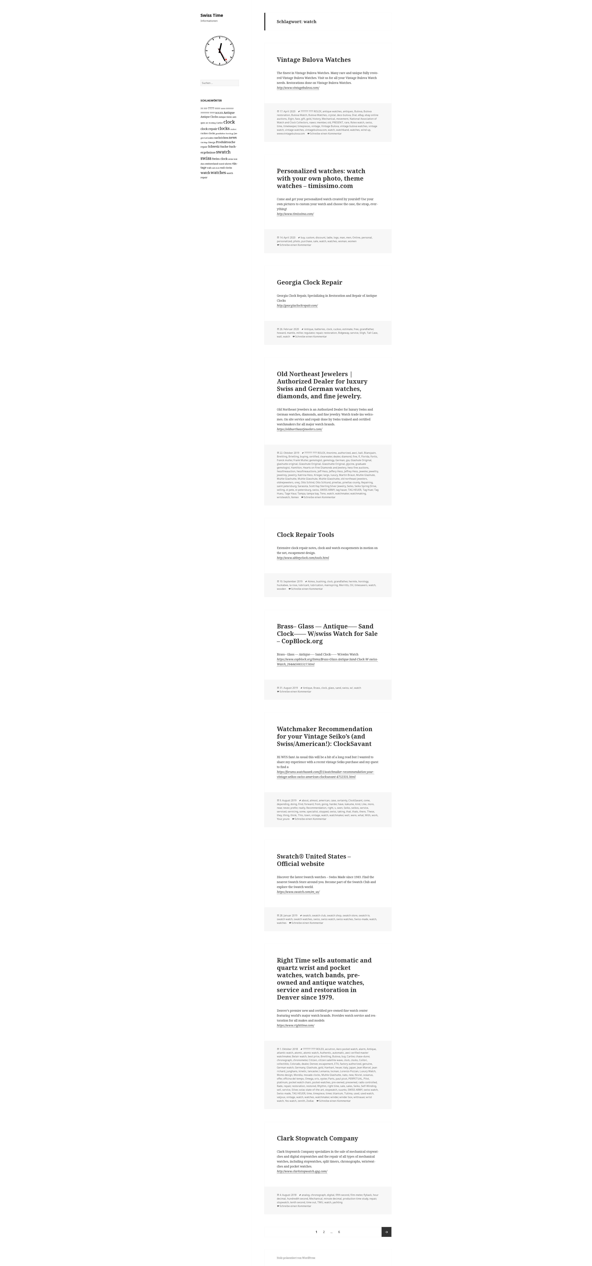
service (354, 333)
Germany (300, 1067)
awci (354, 452)
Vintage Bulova (330, 126)
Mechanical (328, 118)
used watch (367, 1093)
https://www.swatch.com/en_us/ (298, 892)
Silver (295, 1089)
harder (333, 804)
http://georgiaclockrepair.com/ (297, 306)
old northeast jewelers (354, 478)
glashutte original (287, 464)
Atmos (311, 581)
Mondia (298, 1075)
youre (286, 819)
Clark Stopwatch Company (317, 1138)
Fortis (373, 456)
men (348, 237)
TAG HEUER (354, 490)
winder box (345, 1097)
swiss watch (328, 919)
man (342, 237)
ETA (336, 1064)
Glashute (311, 1067)
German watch (285, 1067)
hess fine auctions (357, 467)
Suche (224, 146)
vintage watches (294, 130)
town (307, 815)
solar (301, 1089)
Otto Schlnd (307, 482)
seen (340, 808)
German (340, 460)
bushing (321, 581)
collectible (283, 1064)
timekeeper (289, 126)
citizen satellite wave (330, 1060)
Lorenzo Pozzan (349, 1071)
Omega (211, 142)
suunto (342, 1089)
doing (293, 804)
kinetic (302, 1071)
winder (334, 1097)
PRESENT (337, 122)
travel (221, 164)
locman (335, 1071)
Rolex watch (357, 122)
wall (209, 168)
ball (360, 452)
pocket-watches (321, 1082)
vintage (315, 126)
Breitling (212, 123)
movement (342, 118)
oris (316, 1078)
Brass (316, 688)
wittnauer (359, 1097)
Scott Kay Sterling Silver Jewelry (327, 486)
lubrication (316, 585)
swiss (206, 158)
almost (314, 800)
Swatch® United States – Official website (314, 860)
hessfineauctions (306, 471)
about (305, 800)
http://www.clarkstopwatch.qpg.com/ (302, 1171)
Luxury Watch (368, 1071)
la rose (293, 585)
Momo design (284, 1075)
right (330, 808)
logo (336, 237)
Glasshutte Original (333, 464)
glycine (350, 464)
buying (304, 456)
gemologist (315, 460)
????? (217, 108)
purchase (306, 241)
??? (205, 108)
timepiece (319, 1093)
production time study (355, 1198)
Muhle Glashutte (286, 478)
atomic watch (311, 1052)
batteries (319, 329)
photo (296, 241)
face (297, 118)
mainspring (331, 585)
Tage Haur (290, 493)
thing (286, 815)
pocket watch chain (300, 1082)
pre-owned (338, 1082)
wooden (281, 589)
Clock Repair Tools (305, 534)
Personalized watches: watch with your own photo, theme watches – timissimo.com (321, 178)
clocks (224, 128)
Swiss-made (361, 919)
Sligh (363, 333)
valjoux (281, 1097)
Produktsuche (225, 142)
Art (207, 123)
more (371, 804)
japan (352, 1067)
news (233, 137)
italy (345, 1067)
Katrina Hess (305, 475)
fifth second (342, 1195)
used (356, 1093)
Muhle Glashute (365, 475)
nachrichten (221, 137)
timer (329, 1093)
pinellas (336, 482)
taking (341, 811)
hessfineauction (286, 471)
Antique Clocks (209, 116)
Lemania (324, 1071)
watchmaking (358, 493)
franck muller (284, 460)
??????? (230, 108)
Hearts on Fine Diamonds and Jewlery (324, 467)
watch (205, 172)
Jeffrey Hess (351, 471)
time (279, 126)
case (333, 800)
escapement (326, 1064)
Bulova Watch (299, 115)
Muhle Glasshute (308, 478)
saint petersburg (286, 486)
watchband (342, 130)
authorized (344, 452)
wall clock (215, 168)
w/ (351, 688)
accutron (330, 1049)
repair (204, 146)
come (367, 800)
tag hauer (341, 490)
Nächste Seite (386, 1232)
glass (331, 688)
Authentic (325, 1052)
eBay (361, 115)
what (361, 815)
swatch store (350, 915)
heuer (338, 1067)
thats (355, 811)
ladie (329, 237)
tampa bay (313, 493)
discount (320, 237)
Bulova (358, 111)
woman (342, 241)
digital (330, 1195)
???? (211, 108)
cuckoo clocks (208, 133)
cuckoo (233, 129)
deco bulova (344, 115)
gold (308, 118)
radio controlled (367, 1082)
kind (357, 804)
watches (218, 172)
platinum (282, 1082)
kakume (349, 804)
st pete (290, 490)
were (354, 815)
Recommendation (316, 808)
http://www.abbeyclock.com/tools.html (303, 558)
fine (355, 456)
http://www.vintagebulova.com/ (298, 88)
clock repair (209, 129)
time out (311, 1202)
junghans (291, 1071)
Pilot (366, 1078)
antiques (348, 111)
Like (364, 804)
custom (310, 237)
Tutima (348, 1093)
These (370, 811)
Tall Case (372, 333)
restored (311, 1086)
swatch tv (364, 915)
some (302, 811)
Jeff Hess (323, 471)
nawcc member (317, 122)
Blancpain (370, 452)
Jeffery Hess (336, 471)
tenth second (297, 1202)
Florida (365, 456)
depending (283, 804)
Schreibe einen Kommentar (326, 133)
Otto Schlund (323, 482)
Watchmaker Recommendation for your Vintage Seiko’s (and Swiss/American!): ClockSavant (324, 736)
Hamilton (296, 467)
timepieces (304, 126)
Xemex (295, 497)
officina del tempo (293, 1078)
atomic (298, 1052)
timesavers (361, 585)
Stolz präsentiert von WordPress (296, 1258)
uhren (228, 163)
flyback (368, 1195)
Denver (314, 1064)
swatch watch (285, 919)
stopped (324, 811)
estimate (347, 329)
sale (315, 241)
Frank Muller (300, 460)
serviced (281, 811)
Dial (354, 115)
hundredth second (297, 1198)
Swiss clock (220, 159)
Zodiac (310, 1101)
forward (309, 804)
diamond (346, 456)
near (279, 808)
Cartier (219, 123)
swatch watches (303, 919)
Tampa (301, 493)
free (356, 329)
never (286, 808)
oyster (323, 1078)
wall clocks (226, 167)
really (302, 808)
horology (229, 133)
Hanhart (329, 1067)
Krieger (318, 475)
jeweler (363, 471)
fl (359, 456)
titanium (338, 1093)
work (375, 815)
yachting (337, 1202)
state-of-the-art (315, 1089)
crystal (332, 115)
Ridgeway (343, 333)
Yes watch (290, 1101)
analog (306, 1195)
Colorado (295, 1064)
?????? (223, 108)
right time (333, 1086)
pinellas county (351, 482)
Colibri (363, 1060)
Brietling (293, 456)
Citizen (313, 1060)
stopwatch (331, 1089)
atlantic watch (285, 1052)
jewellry (373, 471)
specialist (312, 811)
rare (346, 122)
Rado (280, 1086)
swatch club (319, 915)
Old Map (204, 142)
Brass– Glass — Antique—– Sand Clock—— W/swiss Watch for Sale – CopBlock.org (327, 633)
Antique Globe (225, 117)
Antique (229, 112)
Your (279, 819)
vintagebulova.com (316, 130)
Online (356, 237)
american (324, 800)
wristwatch (283, 497)
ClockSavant (355, 800)
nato (344, 1075)
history (316, 118)
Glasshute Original (310, 464)
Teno (323, 493)
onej (297, 482)
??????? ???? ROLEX (212, 112)
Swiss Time (212, 15)
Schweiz (214, 146)
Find (300, 804)
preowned (351, 1082)
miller (299, 333)
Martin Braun (347, 475)
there (362, 811)
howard (281, 333)
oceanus (368, 1075)
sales (349, 1086)
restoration (330, 333)
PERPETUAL (355, 1078)
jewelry (292, 475)
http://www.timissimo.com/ (295, 214)
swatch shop (334, 915)
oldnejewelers (285, 482)
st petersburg (303, 490)
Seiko (350, 486)
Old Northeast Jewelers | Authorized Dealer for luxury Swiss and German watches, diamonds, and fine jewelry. (322, 385)
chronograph (284, 1060)
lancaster (313, 1071)
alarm (362, 1049)
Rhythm (321, 1086)
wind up (365, 130)
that (348, 811)
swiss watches (344, 919)
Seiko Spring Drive (365, 486)
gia (347, 460)
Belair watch (299, 1056)
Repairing (367, 482)
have (340, 804)
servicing (293, 811)
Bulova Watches (317, 115)
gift (303, 118)
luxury (334, 475)
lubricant (303, 585)
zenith (301, 1101)
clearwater (326, 456)
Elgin (291, 118)
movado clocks (312, 1075)
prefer (293, 808)
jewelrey (282, 475)
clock (229, 122)
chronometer (300, 1060)
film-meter (356, 1195)
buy (303, 237)
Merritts (344, 585)
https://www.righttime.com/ (295, 1025)
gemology (328, 460)
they (279, 815)
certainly (342, 800)
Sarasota (303, 486)
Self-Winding (368, 1086)
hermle (353, 581)
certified (314, 456)
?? (202, 108)
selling (281, 490)
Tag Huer (368, 490)
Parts (331, 1078)
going (325, 804)
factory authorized (350, 1064)
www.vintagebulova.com (291, 133)
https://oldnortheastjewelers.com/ (299, 429)
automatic (338, 1052)
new (351, 1075)
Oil (351, 585)
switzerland (211, 163)
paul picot (341, 1078)
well (347, 815)
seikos (355, 808)
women (352, 241)
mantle (291, 333)
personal (367, 237)
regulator (309, 333)
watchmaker (342, 493)
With (367, 815)
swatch (223, 152)
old (329, 122)
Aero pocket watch (347, 1049)
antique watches (332, 111)
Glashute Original (361, 460)
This (300, 815)
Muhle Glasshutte (329, 478)
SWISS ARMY (327, 490)
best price (313, 1056)
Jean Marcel (364, 1067)
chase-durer (362, 1056)
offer (279, 1078)
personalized (284, 241)
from (317, 804)
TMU (320, 1202)
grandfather (220, 133)
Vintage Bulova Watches (314, 59)
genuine (367, 1064)
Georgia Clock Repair (309, 282)
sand (338, 688)
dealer (336, 456)
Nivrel (358, 1075)
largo (326, 475)
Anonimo (331, 452)
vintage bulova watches (353, 126)
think (293, 815)
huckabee (282, 585)
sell (279, 1089)
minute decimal (333, 1198)
